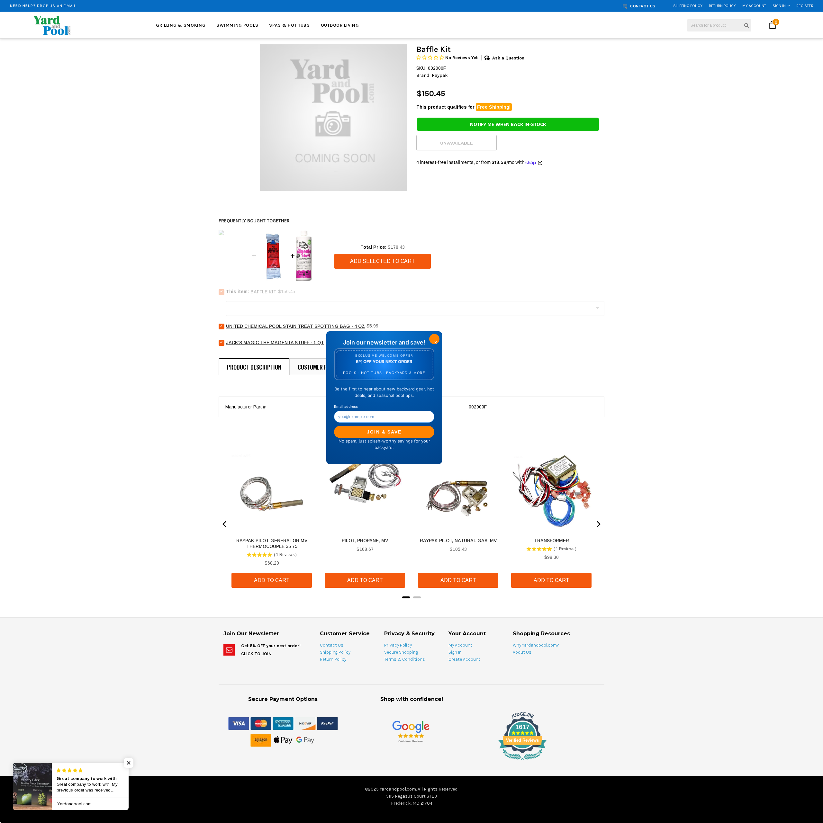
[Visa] (238, 723)
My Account (754, 6)
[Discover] (305, 723)
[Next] (598, 524)
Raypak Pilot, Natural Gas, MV (458, 540)
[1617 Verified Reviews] (411, 761)
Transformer (551, 540)
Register (804, 6)
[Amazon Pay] (260, 739)
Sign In (779, 6)
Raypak (440, 75)
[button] (430, 57)
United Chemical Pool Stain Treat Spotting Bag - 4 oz (295, 326)
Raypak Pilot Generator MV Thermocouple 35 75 (271, 543)
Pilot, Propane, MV (365, 540)
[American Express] (283, 723)
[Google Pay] (305, 739)
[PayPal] (327, 723)
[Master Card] (260, 723)
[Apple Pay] (283, 739)
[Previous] (225, 524)
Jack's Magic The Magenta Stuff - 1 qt (275, 342)
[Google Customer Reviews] (411, 731)
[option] (333, 117)
